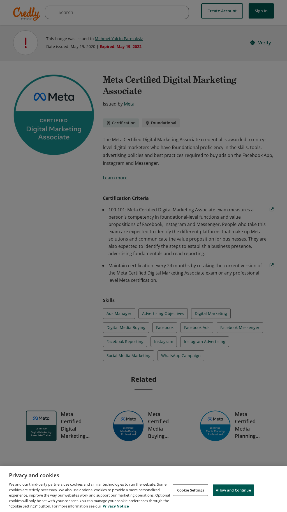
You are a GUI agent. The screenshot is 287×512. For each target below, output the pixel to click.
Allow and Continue (233, 489)
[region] (143, 489)
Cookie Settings (190, 489)
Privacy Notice (116, 506)
